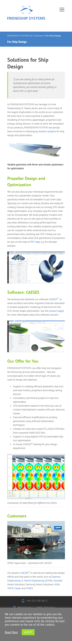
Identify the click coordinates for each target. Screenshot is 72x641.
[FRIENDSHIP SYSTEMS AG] (26, 15)
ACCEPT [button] (28, 632)
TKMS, (10, 588)
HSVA (57, 584)
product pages (56, 310)
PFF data (35, 241)
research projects (47, 131)
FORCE (29, 588)
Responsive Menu (62, 10)
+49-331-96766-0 (36, 600)
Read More (11, 632)
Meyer (17, 588)
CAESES (53, 299)
